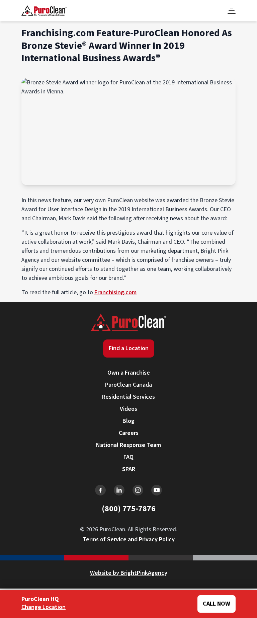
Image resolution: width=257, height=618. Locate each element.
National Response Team (128, 445)
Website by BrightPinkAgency (128, 573)
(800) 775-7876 (129, 509)
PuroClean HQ (40, 599)
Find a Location (129, 348)
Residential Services (128, 397)
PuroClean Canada (128, 385)
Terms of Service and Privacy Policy (129, 539)
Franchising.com (115, 292)
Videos (128, 409)
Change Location (43, 607)
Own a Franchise (128, 373)
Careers (129, 433)
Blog (128, 421)
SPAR (128, 469)
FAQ (128, 457)
